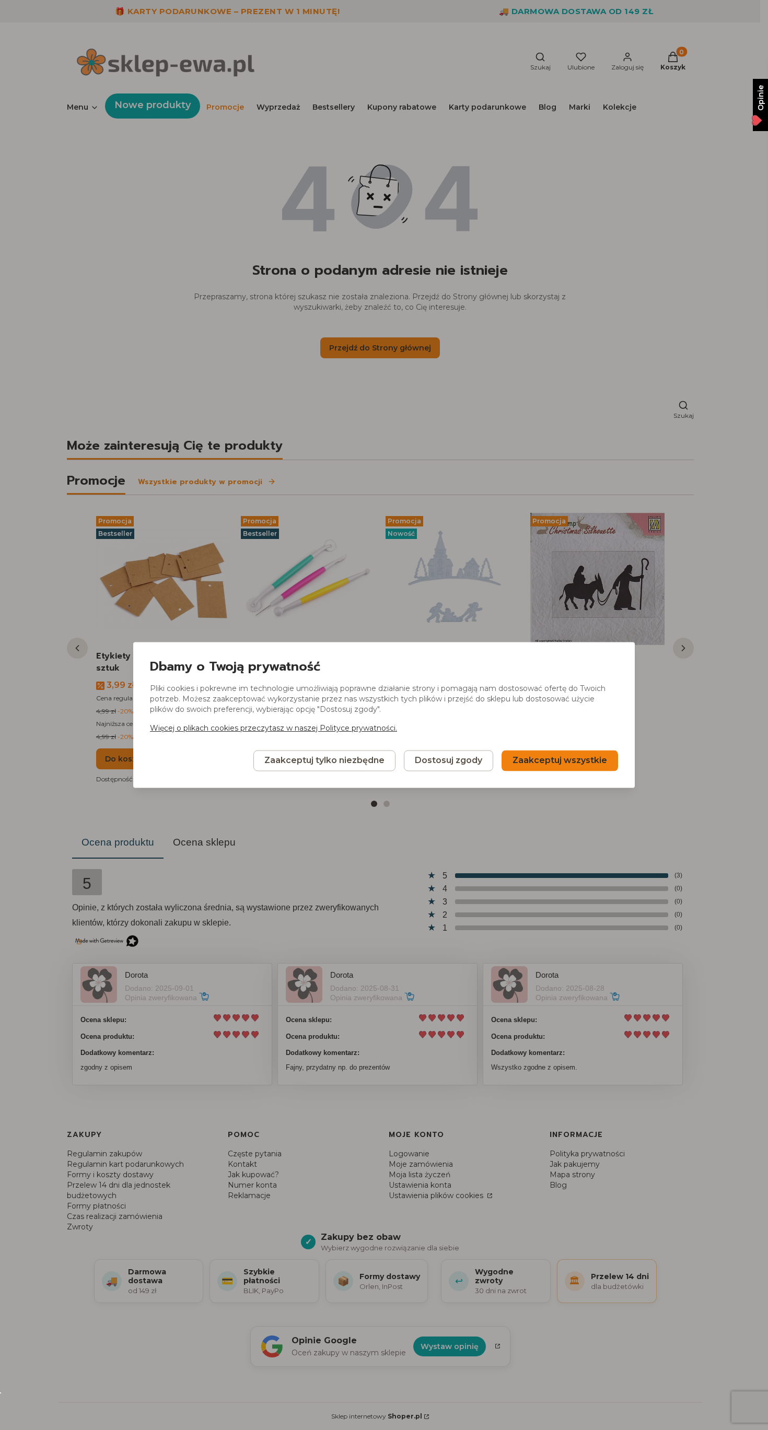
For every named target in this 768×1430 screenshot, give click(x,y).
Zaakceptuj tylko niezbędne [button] (324, 761)
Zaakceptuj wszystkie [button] (560, 761)
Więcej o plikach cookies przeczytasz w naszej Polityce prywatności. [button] (273, 728)
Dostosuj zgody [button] (448, 761)
